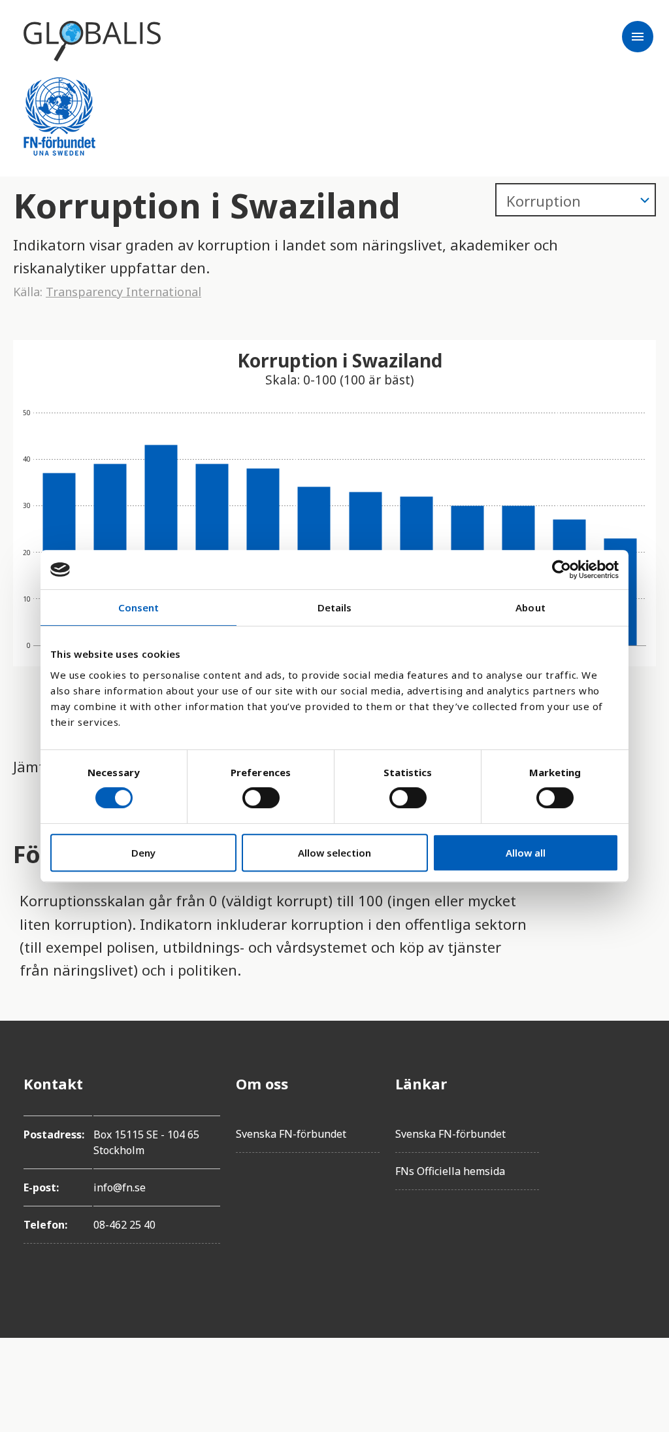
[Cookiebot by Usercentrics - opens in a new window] (561, 569)
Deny (143, 852)
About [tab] (530, 607)
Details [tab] (335, 607)
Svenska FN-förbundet (291, 1134)
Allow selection (334, 852)
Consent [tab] (138, 607)
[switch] (261, 797)
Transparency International (123, 291)
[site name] (92, 41)
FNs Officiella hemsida (450, 1171)
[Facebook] (635, 1083)
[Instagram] (635, 1156)
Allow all (526, 852)
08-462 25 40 (124, 1225)
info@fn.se (119, 1187)
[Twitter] (635, 1120)
